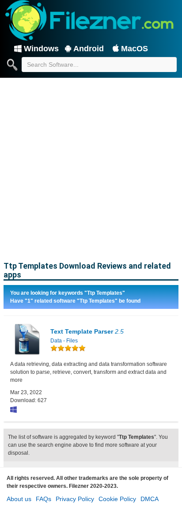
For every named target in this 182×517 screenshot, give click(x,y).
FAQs (43, 498)
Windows (41, 48)
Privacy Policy (75, 498)
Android (88, 48)
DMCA (149, 498)
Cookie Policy (117, 498)
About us (19, 498)
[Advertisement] (91, 166)
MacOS (134, 48)
